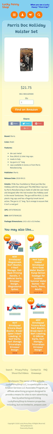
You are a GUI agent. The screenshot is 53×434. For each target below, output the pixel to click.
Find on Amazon (26, 109)
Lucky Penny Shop (10, 6)
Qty (26, 98)
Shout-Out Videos (20, 373)
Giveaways (36, 373)
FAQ (45, 369)
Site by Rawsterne (26, 426)
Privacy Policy (21, 369)
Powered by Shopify (26, 428)
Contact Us (36, 369)
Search (9, 369)
